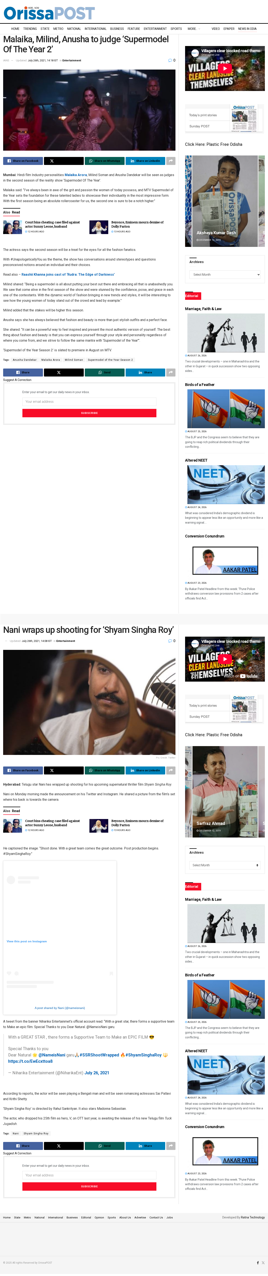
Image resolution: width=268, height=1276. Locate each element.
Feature (134, 28)
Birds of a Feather (200, 384)
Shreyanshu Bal (211, 232)
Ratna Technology (253, 1217)
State (45, 28)
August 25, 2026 (196, 431)
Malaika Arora (76, 175)
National (74, 28)
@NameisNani (52, 1054)
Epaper (229, 28)
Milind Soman (74, 359)
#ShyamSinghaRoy (143, 1054)
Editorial (86, 1217)
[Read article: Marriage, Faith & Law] (226, 332)
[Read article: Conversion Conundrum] (226, 560)
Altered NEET (196, 460)
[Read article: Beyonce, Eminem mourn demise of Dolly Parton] (98, 227)
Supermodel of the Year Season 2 (110, 359)
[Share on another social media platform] (170, 161)
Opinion (99, 1217)
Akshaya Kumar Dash (216, 823)
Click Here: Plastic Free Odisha (213, 144)
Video (216, 28)
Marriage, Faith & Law (203, 309)
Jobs (169, 1217)
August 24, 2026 (196, 507)
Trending (30, 28)
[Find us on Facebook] (258, 1262)
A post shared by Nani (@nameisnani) (60, 1008)
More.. (192, 28)
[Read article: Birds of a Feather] (226, 408)
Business (117, 28)
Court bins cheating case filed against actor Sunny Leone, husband (52, 224)
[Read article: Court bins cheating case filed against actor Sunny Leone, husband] (12, 227)
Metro (58, 28)
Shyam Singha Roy (36, 1133)
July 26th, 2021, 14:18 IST (43, 60)
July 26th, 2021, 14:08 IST (37, 641)
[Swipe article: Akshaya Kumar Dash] (225, 791)
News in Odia (247, 28)
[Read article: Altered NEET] (226, 484)
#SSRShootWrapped (99, 1054)
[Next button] (262, 201)
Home (15, 28)
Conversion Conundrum (204, 536)
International (96, 28)
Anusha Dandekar (25, 359)
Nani (16, 1133)
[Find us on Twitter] (263, 1262)
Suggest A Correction (17, 380)
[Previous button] (188, 201)
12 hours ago (35, 231)
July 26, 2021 (96, 1072)
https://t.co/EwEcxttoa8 (30, 1061)
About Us (125, 1217)
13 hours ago (121, 231)
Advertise (140, 1217)
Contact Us (156, 1217)
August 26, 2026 (196, 355)
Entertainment (155, 28)
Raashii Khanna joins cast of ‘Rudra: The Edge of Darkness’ (68, 275)
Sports (176, 28)
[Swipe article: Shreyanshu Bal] (225, 201)
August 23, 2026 (196, 583)
